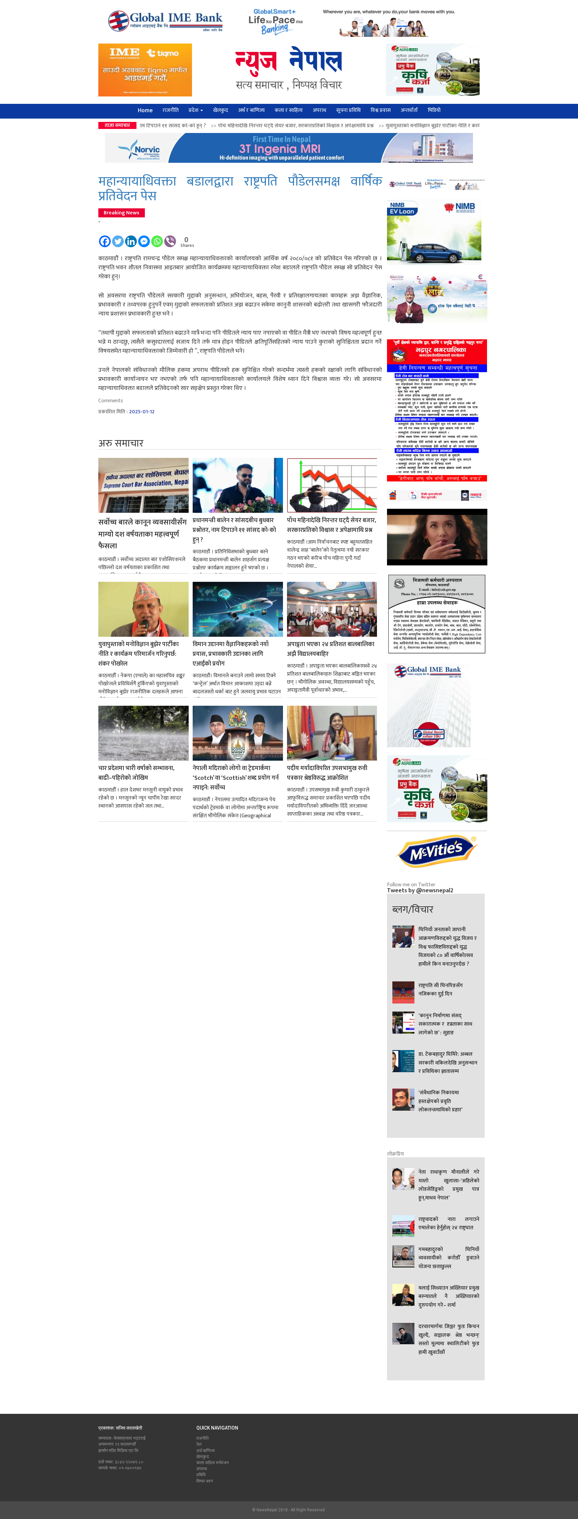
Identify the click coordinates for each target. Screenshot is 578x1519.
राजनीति (171, 110)
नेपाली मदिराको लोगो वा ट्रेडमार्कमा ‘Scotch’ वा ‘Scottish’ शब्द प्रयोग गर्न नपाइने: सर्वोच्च (236, 778)
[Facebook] (105, 238)
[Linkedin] (131, 238)
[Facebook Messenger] (144, 238)
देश (199, 1444)
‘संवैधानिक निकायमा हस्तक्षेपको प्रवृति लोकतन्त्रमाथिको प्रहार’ (440, 1101)
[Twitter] (118, 238)
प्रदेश (194, 110)
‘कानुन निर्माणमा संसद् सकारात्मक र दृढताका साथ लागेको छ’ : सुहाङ (445, 1024)
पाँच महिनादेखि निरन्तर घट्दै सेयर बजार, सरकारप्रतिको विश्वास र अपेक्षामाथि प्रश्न (201, 125)
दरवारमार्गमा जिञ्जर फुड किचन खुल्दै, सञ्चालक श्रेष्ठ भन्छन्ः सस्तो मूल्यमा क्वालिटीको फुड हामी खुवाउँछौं (448, 1339)
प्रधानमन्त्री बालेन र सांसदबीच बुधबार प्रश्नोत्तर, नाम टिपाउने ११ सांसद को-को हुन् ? (234, 530)
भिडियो (434, 110)
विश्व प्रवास (381, 110)
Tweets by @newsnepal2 (420, 891)
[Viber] (170, 238)
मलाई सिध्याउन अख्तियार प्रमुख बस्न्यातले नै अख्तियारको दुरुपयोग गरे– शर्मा (448, 1297)
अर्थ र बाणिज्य (251, 110)
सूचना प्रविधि (348, 110)
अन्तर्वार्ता (409, 110)
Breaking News (121, 212)
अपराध (319, 110)
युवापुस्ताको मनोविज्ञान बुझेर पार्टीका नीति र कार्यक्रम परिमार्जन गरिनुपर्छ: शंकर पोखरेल (375, 125)
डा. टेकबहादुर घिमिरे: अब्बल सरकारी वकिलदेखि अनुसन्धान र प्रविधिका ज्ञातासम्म (447, 1063)
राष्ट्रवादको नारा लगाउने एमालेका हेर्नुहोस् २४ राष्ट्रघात (448, 1224)
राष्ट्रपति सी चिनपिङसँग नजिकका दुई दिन (440, 990)
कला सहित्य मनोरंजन (212, 1462)
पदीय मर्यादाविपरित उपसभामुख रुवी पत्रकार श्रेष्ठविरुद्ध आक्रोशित (327, 773)
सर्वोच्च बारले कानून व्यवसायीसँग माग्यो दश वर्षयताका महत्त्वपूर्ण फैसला (142, 534)
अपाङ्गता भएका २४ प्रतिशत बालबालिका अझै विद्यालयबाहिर (330, 649)
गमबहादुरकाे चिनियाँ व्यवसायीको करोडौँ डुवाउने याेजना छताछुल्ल (448, 1258)
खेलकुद (220, 110)
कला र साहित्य (289, 110)
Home (145, 110)
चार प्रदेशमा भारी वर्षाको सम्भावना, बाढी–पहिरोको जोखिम (136, 773)
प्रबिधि (201, 1474)
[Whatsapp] (157, 238)
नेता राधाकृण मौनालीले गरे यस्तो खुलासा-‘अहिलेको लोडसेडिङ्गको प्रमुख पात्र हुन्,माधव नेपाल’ (448, 1185)
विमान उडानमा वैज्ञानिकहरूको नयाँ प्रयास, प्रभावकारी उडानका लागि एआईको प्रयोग (231, 654)
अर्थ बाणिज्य (205, 1450)
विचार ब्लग (204, 1481)
